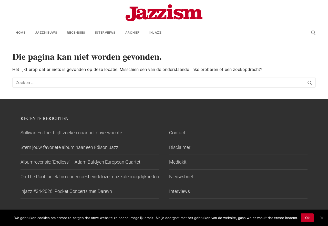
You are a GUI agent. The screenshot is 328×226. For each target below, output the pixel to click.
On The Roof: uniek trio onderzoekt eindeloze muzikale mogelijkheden (89, 176)
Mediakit (178, 162)
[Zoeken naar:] (164, 83)
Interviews (179, 191)
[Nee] (321, 217)
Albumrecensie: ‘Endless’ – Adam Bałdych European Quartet (80, 162)
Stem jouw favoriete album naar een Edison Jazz (69, 147)
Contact (177, 132)
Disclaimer (179, 147)
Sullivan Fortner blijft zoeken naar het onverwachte (71, 132)
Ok (307, 218)
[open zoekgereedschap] (313, 33)
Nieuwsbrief (181, 176)
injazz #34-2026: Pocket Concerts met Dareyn (66, 191)
